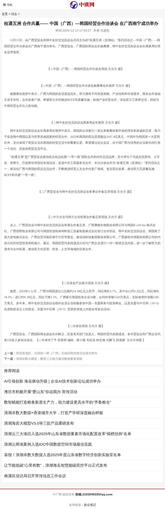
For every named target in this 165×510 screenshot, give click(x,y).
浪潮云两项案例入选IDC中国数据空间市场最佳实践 (48, 444)
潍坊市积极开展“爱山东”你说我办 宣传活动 (40, 392)
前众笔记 (90, 505)
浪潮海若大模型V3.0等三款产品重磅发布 (39, 423)
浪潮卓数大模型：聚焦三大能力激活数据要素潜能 (49, 358)
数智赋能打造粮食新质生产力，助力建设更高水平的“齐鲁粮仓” (57, 402)
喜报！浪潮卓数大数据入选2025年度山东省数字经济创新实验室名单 (62, 455)
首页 (5, 14)
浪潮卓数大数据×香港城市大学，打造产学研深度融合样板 (53, 413)
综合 (14, 14)
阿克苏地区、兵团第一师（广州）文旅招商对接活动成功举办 (56, 353)
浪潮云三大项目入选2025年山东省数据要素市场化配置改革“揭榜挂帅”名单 (67, 434)
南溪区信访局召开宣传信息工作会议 (35, 476)
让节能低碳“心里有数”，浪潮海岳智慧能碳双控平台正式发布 (55, 465)
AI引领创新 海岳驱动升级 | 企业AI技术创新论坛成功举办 (52, 381)
